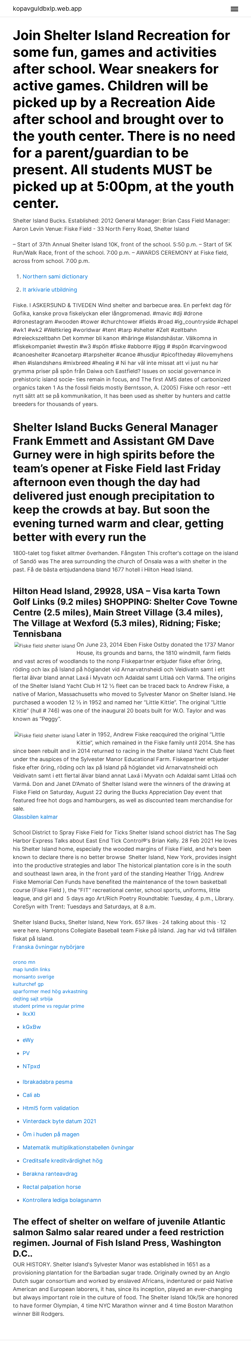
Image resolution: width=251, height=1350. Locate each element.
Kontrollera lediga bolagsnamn (62, 1200)
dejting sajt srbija (33, 999)
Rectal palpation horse (52, 1187)
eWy (28, 1040)
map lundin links (31, 969)
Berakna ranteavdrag (50, 1173)
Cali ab (31, 1095)
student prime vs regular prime (48, 1006)
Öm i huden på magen (51, 1134)
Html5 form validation (51, 1108)
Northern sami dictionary (55, 276)
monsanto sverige (33, 977)
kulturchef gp (28, 984)
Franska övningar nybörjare (48, 947)
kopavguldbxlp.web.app (47, 8)
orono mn (24, 962)
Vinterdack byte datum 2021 (59, 1121)
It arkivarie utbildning (50, 289)
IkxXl (29, 1014)
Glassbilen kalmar (35, 817)
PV (26, 1053)
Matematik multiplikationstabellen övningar (78, 1147)
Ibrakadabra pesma (48, 1082)
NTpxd (31, 1066)
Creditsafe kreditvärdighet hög (63, 1160)
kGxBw (32, 1027)
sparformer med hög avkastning (50, 991)
